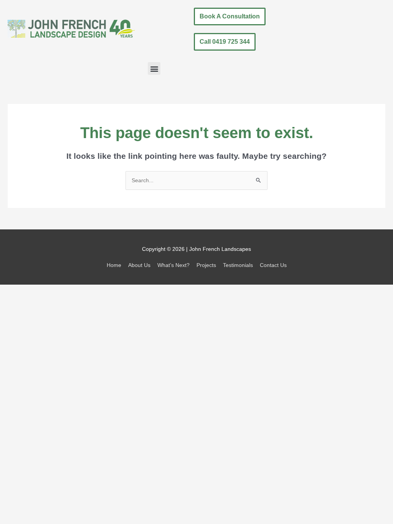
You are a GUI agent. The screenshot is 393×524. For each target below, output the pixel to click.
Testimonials (238, 265)
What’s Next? (173, 265)
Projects (206, 265)
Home (114, 265)
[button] (154, 68)
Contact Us (273, 265)
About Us (139, 265)
